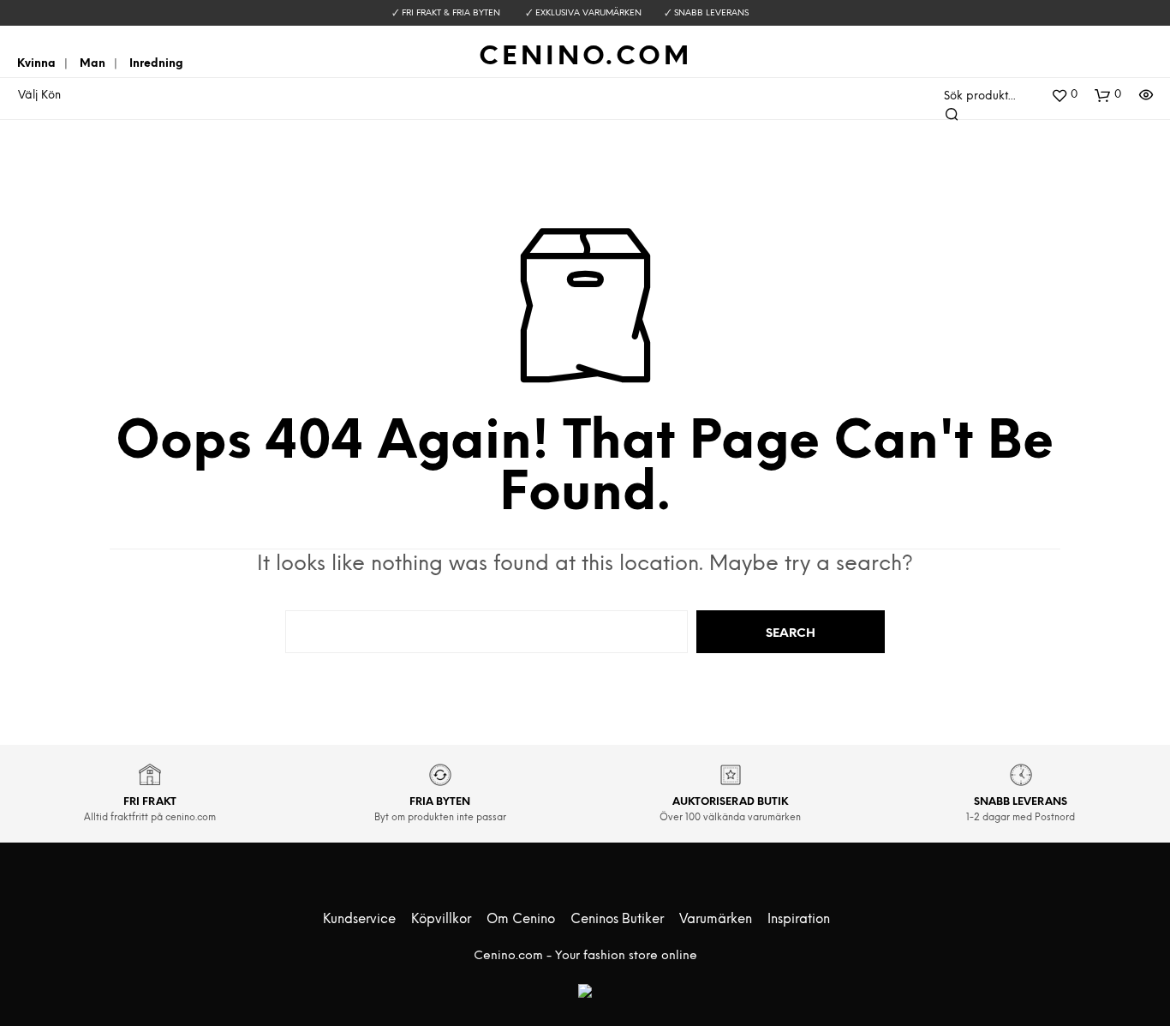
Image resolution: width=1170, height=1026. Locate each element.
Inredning (156, 63)
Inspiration (798, 920)
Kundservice (359, 920)
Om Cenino (521, 920)
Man (92, 63)
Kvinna (36, 63)
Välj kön (39, 95)
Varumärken (715, 920)
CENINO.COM (585, 57)
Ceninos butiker (617, 920)
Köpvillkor (441, 920)
